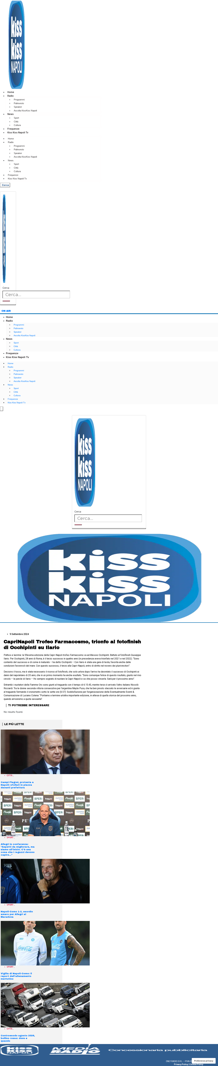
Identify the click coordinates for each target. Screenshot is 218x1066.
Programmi (19, 99)
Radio (10, 95)
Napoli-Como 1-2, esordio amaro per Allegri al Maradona (17, 914)
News (10, 114)
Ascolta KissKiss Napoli (25, 110)
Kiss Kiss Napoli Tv (17, 132)
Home (10, 92)
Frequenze (13, 128)
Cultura (17, 125)
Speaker (18, 107)
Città (16, 121)
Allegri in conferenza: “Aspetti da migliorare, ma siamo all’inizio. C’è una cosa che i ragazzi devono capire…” (18, 849)
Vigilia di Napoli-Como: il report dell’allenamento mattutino (16, 976)
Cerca (6, 287)
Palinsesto (19, 103)
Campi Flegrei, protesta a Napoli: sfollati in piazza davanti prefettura (17, 785)
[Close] (8, 304)
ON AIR (6, 311)
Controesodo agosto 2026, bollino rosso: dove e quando (18, 1038)
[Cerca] (78, 524)
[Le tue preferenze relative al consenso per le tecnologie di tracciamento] (204, 1061)
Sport (16, 118)
